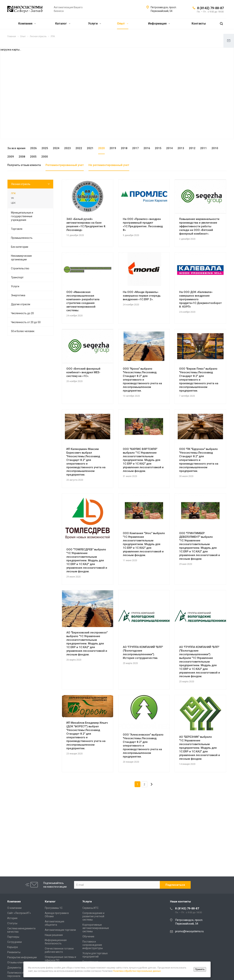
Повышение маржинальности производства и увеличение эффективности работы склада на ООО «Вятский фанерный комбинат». (199, 226)
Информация (157, 23)
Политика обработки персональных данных (137, 971)
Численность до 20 (22, 313)
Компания (25, 23)
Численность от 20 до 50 (26, 322)
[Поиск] (221, 23)
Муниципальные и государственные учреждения (22, 216)
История (12, 918)
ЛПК (13, 193)
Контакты (199, 23)
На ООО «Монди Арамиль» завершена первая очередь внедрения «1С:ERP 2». (142, 295)
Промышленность (22, 237)
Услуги (93, 23)
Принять (200, 969)
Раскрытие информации (22, 957)
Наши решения (54, 935)
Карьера (12, 947)
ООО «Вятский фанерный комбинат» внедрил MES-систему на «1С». (83, 372)
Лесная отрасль (20, 184)
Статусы (12, 923)
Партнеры (13, 936)
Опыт (121, 23)
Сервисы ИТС (90, 907)
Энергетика (18, 295)
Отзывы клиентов (18, 962)
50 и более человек (22, 331)
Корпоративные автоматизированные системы (95, 928)
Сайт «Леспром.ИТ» (19, 913)
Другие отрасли (20, 304)
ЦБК (13, 202)
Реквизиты (13, 952)
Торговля (16, 228)
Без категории (19, 246)
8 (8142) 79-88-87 (210, 8)
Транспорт (17, 277)
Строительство (20, 268)
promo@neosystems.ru (189, 931)
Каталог (61, 23)
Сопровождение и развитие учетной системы (93, 916)
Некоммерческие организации (21, 257)
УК (12, 198)
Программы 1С (54, 907)
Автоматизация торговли (60, 929)
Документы (14, 967)
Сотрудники (14, 941)
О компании (14, 907)
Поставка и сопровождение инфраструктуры (92, 945)
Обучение (88, 936)
